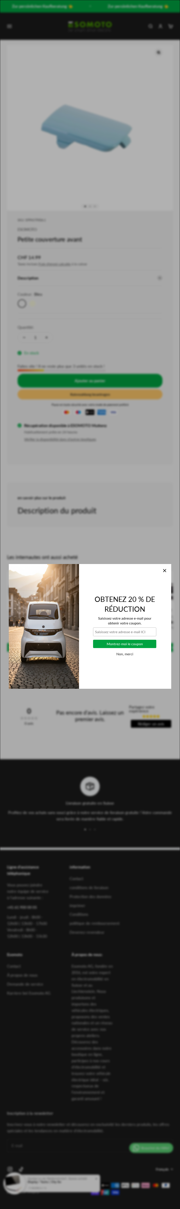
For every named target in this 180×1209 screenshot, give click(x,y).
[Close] (165, 549)
